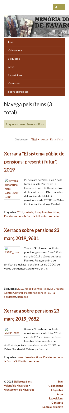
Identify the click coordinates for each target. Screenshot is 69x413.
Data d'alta (56, 139)
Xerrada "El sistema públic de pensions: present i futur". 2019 (34, 161)
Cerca (56, 7)
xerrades (54, 216)
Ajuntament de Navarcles (19, 389)
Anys (11, 66)
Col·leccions (15, 50)
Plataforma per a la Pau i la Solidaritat (26, 216)
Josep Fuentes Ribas (46, 212)
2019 (20, 212)
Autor (44, 139)
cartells (29, 212)
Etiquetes (14, 58)
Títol (34, 139)
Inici (10, 42)
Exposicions (15, 75)
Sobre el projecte (18, 91)
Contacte (14, 83)
